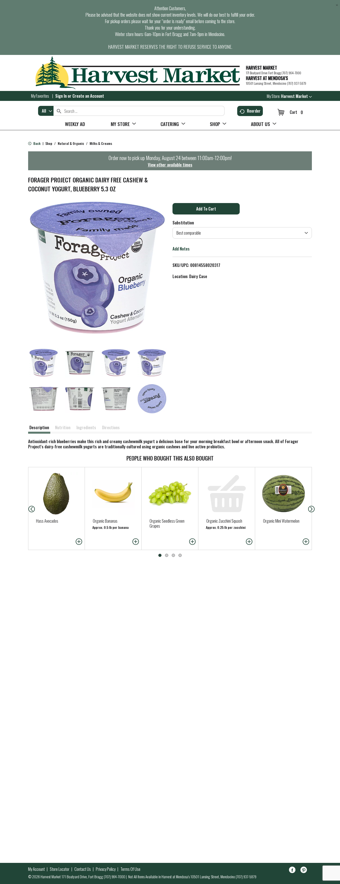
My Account (36, 869)
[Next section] (312, 508)
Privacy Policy (105, 869)
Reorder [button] (254, 111)
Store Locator (59, 869)
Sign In (61, 96)
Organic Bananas (105, 521)
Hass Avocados (47, 521)
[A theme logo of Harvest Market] (134, 73)
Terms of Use (130, 869)
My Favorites (40, 96)
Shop (48, 143)
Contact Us (82, 869)
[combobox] (46, 111)
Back (37, 143)
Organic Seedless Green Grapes (167, 523)
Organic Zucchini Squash (224, 521)
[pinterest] (303, 871)
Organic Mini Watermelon (281, 521)
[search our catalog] (59, 111)
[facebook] (292, 871)
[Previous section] (27, 508)
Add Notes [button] (181, 249)
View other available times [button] (170, 165)
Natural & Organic (71, 143)
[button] (296, 96)
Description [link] (39, 427)
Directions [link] (111, 427)
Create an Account (88, 96)
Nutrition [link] (62, 427)
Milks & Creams (101, 143)
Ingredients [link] (86, 427)
